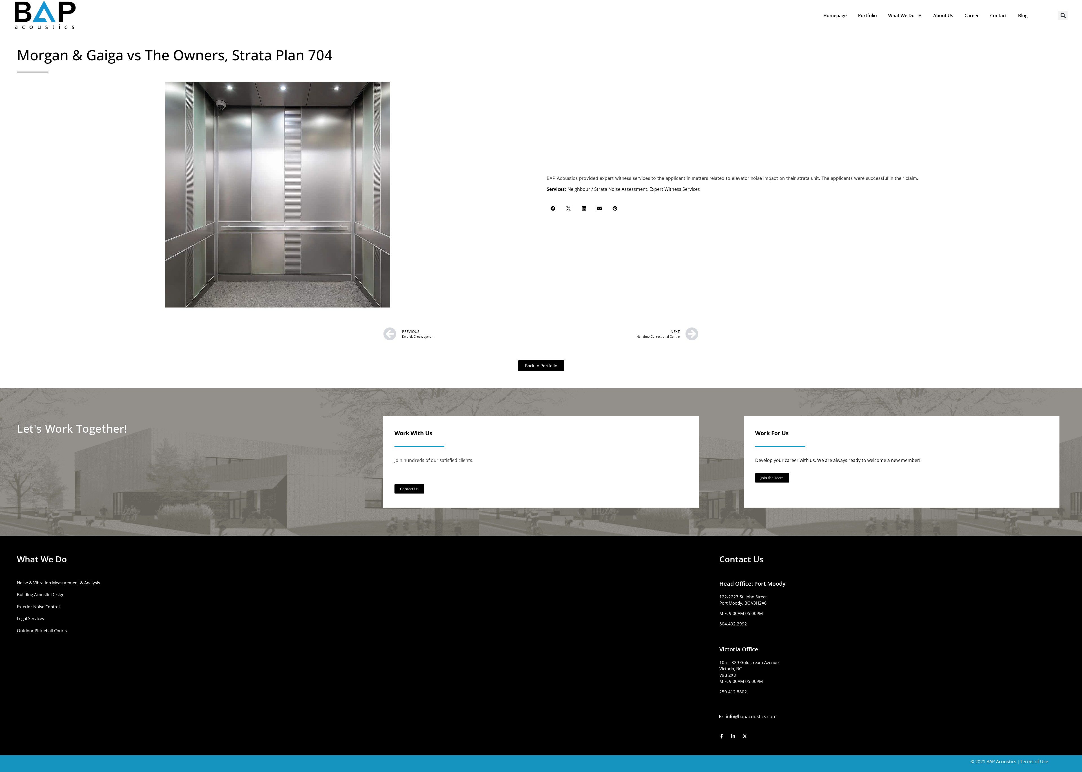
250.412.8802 (733, 691)
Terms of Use (1034, 761)
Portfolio (867, 15)
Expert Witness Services (674, 189)
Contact (998, 15)
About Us (943, 15)
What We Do (901, 15)
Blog (1023, 15)
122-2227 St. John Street (743, 597)
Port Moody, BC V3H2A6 (743, 603)
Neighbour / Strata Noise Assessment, (608, 189)
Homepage (835, 15)
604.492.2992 (733, 624)
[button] (1063, 15)
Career (972, 15)
